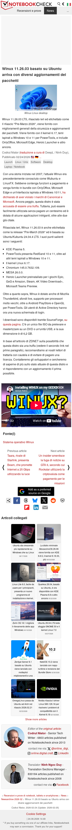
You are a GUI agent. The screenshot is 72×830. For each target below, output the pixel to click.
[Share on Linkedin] (36, 507)
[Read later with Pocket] (62, 500)
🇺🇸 (32, 157)
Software (36, 162)
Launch (8, 162)
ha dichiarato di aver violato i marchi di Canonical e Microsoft (34, 197)
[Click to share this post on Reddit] (53, 500)
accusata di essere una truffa (21, 206)
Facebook (62, 785)
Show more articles (36, 719)
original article (52, 729)
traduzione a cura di (32, 152)
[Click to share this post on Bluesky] (35, 500)
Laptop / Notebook (14, 166)
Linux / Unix (21, 162)
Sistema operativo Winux (18, 442)
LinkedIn (63, 753)
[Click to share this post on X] (44, 500)
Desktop (47, 162)
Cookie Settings (36, 814)
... (68, 11)
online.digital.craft (41, 753)
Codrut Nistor (37, 733)
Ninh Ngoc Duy (51, 765)
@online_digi (59, 748)
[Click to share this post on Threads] (26, 500)
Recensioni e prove (29, 11)
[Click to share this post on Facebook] (16, 500)
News (50, 11)
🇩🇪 (36, 157)
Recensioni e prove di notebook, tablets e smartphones (31, 795)
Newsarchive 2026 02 (11, 799)
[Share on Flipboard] (26, 507)
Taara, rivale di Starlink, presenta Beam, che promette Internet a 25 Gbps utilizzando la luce (19, 465)
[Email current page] (45, 507)
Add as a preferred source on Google (39, 491)
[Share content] (8, 500)
